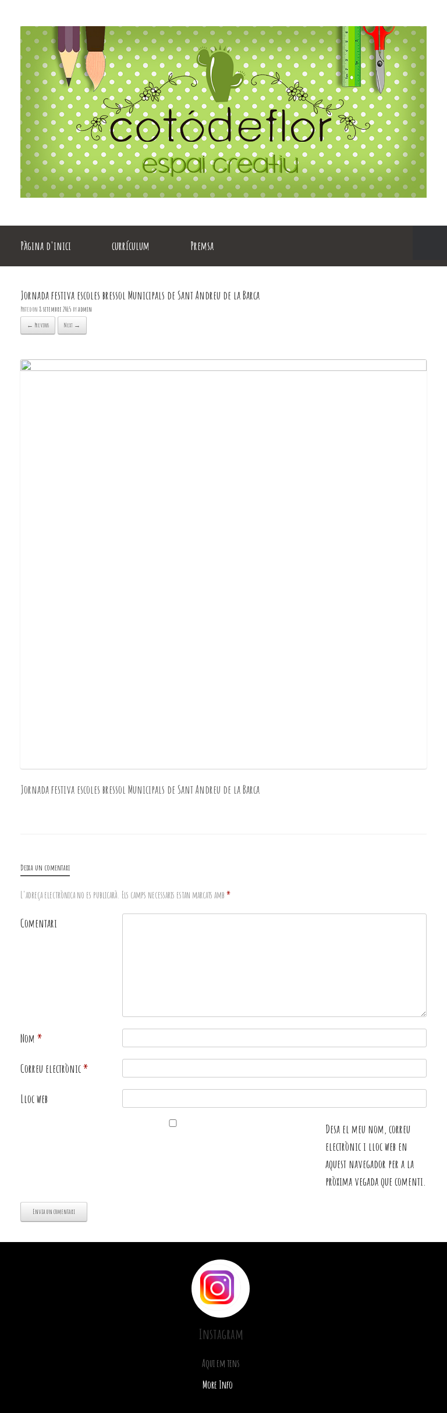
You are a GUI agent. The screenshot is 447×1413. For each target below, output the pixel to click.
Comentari (38, 923)
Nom (31, 1038)
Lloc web (34, 1098)
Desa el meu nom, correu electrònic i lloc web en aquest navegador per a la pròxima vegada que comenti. (375, 1155)
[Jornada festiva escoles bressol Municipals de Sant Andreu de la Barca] (223, 366)
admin (85, 309)
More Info (219, 1384)
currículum (131, 245)
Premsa (202, 245)
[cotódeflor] (223, 193)
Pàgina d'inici (45, 245)
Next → (72, 325)
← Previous (38, 325)
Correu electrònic (54, 1068)
